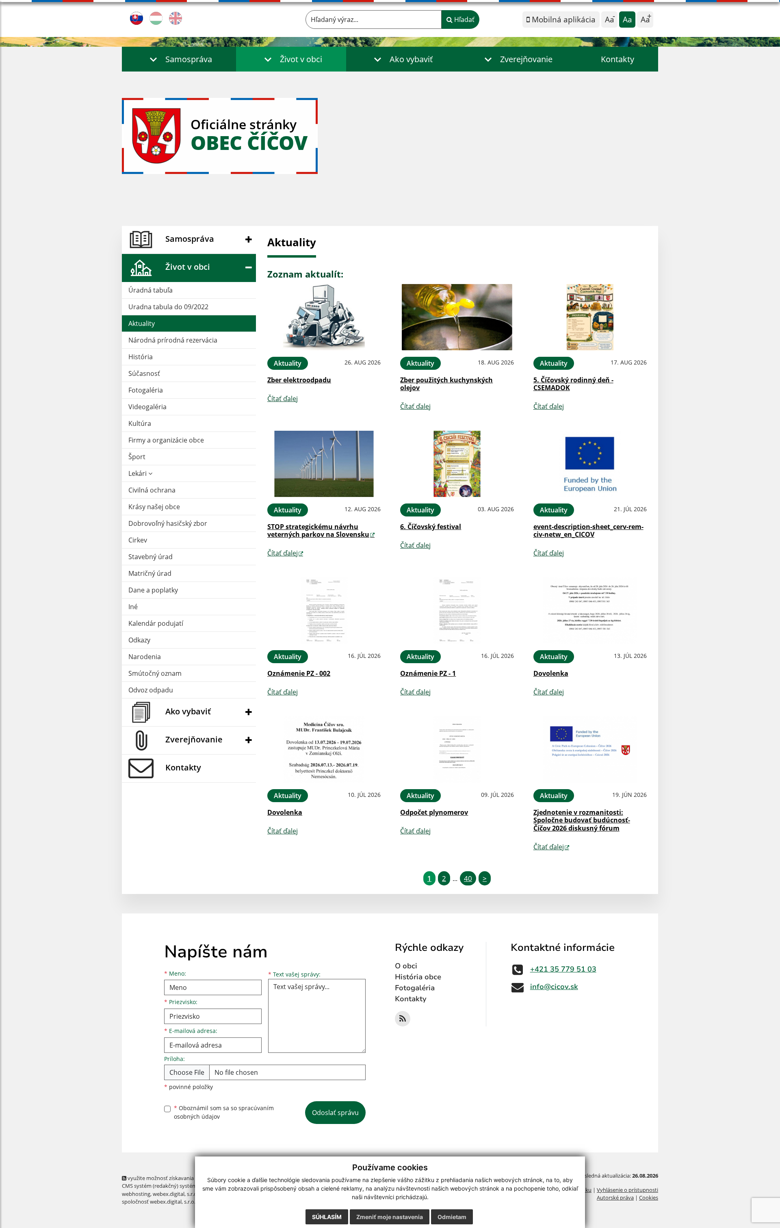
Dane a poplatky (153, 590)
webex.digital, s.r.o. (175, 1194)
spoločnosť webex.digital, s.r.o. (158, 1201)
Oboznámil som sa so (224, 1112)
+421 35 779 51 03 (563, 969)
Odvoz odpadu (150, 690)
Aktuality (141, 323)
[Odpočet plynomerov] (457, 749)
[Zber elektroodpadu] (324, 317)
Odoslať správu (335, 1112)
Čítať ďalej (282, 398)
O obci (406, 966)
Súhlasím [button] (327, 1216)
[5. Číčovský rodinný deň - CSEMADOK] (590, 317)
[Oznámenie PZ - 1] (457, 610)
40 (468, 878)
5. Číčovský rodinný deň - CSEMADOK (573, 383)
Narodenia (144, 656)
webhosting (136, 1194)
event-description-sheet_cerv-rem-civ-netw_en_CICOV (588, 530)
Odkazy (139, 640)
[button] (179, 59)
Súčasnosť (144, 373)
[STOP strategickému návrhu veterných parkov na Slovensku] (324, 464)
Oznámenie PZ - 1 (428, 673)
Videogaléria (147, 406)
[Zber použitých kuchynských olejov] (457, 317)
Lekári (138, 473)
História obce (418, 977)
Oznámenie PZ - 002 (298, 673)
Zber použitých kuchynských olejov (446, 383)
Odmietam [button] (452, 1216)
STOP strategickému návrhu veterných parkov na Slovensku (318, 530)
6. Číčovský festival (430, 526)
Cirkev (137, 540)
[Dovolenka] (590, 610)
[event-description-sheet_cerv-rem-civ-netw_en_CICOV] (590, 464)
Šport (136, 456)
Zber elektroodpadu (299, 379)
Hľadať (463, 19)
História (140, 356)
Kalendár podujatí (155, 623)
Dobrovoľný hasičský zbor (167, 523)
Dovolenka (550, 673)
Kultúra (139, 423)
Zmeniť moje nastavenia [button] (389, 1216)
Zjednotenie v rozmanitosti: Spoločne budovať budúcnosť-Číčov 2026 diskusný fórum (581, 820)
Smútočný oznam (155, 673)
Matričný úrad (149, 573)
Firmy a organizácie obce (166, 440)
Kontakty (617, 59)
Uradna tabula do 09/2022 (168, 306)
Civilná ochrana (152, 490)
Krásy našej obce (154, 506)
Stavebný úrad (150, 556)
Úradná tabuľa (150, 290)
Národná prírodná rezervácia (172, 340)
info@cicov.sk (554, 987)
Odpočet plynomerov (434, 812)
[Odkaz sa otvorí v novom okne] (402, 1018)
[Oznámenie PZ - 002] (324, 610)
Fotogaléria (145, 390)
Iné (133, 606)
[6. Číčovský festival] (457, 464)
